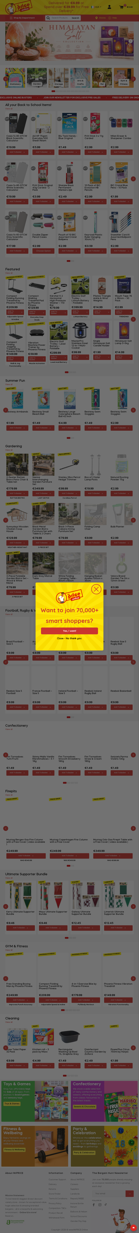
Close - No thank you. (69, 638)
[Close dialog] (96, 589)
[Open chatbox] (133, 1228)
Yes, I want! (69, 630)
